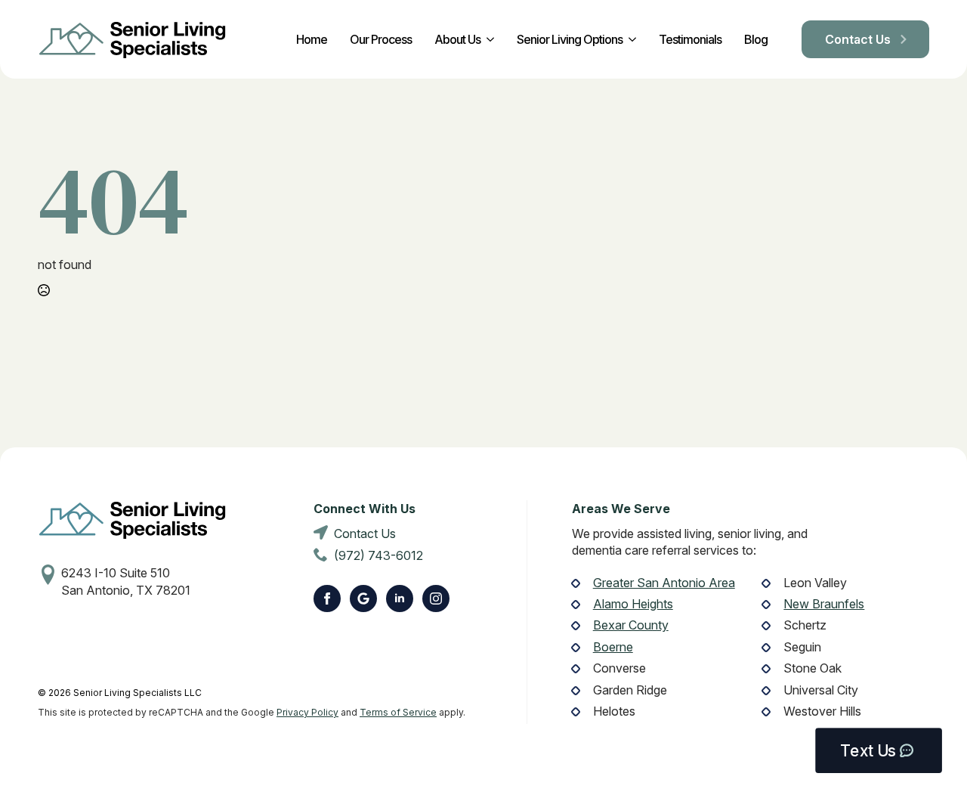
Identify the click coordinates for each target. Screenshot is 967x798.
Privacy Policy (307, 712)
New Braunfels (823, 603)
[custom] (363, 598)
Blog (756, 39)
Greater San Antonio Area (664, 582)
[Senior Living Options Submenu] (629, 39)
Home (311, 39)
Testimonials (690, 39)
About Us (457, 39)
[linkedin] (399, 598)
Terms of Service (398, 712)
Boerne (613, 646)
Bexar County (631, 625)
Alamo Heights (633, 603)
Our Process (381, 39)
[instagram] (436, 598)
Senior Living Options (570, 39)
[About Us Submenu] (487, 39)
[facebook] (327, 598)
